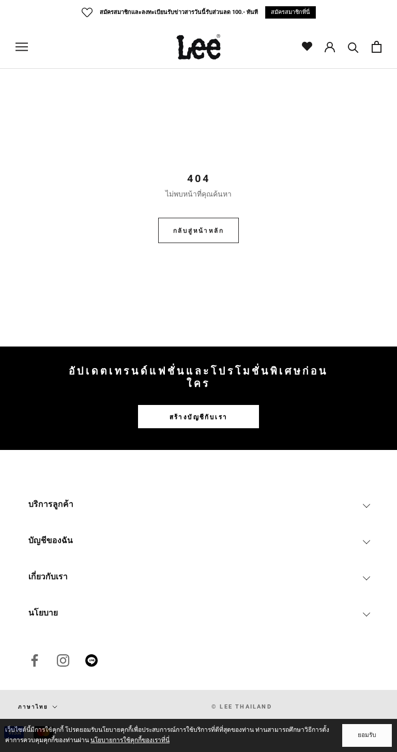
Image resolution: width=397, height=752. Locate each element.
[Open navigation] (22, 46)
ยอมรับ (367, 735)
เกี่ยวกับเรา (48, 576)
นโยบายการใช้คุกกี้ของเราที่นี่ (130, 740)
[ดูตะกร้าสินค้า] (376, 47)
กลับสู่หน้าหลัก (198, 230)
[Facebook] (34, 660)
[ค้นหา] (353, 46)
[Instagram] (63, 660)
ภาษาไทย (33, 707)
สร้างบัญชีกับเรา (199, 416)
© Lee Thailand (241, 706)
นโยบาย (43, 613)
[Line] (91, 660)
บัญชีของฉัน (50, 540)
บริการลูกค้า (50, 504)
